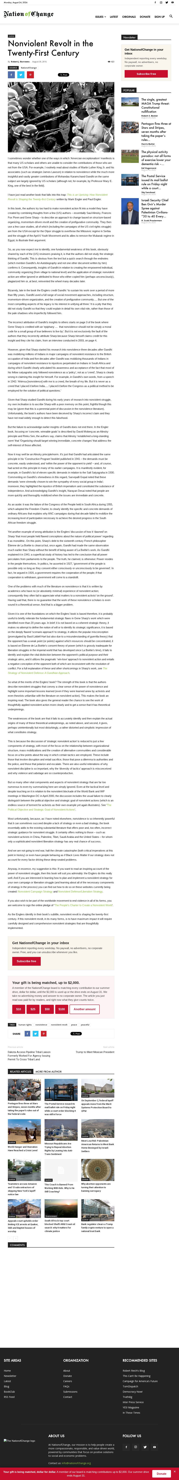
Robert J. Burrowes (20, 61)
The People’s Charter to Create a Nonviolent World (83, 905)
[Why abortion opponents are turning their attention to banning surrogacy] (97, 1170)
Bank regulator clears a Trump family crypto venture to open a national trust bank (97, 1227)
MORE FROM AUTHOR (48, 1071)
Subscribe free (26, 961)
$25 (33, 1009)
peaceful (85, 1024)
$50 (47, 1009)
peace (74, 1024)
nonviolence (41, 1024)
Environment (51, 1216)
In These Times (131, 1412)
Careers (67, 1381)
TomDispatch (130, 1386)
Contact (67, 1397)
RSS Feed (9, 1397)
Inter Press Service (133, 1402)
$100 (62, 1009)
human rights (25, 1024)
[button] (171, 16)
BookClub (9, 1391)
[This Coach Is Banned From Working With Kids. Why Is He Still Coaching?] (61, 1170)
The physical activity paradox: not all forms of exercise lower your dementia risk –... (156, 158)
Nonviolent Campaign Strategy (35, 891)
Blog (6, 1386)
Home (7, 1370)
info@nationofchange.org (76, 1463)
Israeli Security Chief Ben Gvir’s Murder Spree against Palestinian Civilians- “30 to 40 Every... (154, 208)
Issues (99, 16)
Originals (129, 16)
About (66, 1370)
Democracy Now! (132, 1391)
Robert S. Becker (149, 115)
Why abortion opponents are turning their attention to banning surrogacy (96, 1187)
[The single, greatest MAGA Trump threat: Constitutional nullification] (130, 101)
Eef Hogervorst (148, 168)
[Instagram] (161, 2)
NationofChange (29, 67)
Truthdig (127, 1397)
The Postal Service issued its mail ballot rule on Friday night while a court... (154, 182)
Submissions (70, 1391)
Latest (114, 16)
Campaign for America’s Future (140, 1381)
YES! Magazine (131, 1407)
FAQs (66, 1386)
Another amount (84, 1009)
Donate (145, 16)
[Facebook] (155, 2)
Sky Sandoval (148, 192)
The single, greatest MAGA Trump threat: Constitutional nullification (155, 105)
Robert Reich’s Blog (134, 1370)
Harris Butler (148, 144)
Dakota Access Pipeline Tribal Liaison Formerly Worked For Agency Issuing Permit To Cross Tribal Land (29, 1055)
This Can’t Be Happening (136, 1376)
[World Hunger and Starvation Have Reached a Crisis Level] (24, 1131)
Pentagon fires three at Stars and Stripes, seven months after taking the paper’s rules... (156, 132)
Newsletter (10, 1376)
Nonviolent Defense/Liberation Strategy (80, 891)
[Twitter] (166, 2)
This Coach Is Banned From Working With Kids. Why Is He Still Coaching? (59, 1188)
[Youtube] (172, 2)
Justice (11, 36)
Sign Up (160, 16)
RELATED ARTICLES (20, 1071)
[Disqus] (61, 1296)
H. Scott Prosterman (151, 220)
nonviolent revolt (59, 1024)
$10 (18, 1009)
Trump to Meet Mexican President (95, 1052)
